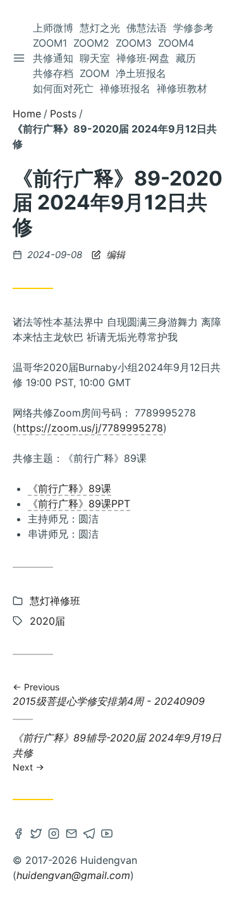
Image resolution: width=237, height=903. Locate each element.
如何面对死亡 (63, 88)
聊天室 (95, 58)
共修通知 (53, 58)
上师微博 (53, 27)
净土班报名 (141, 73)
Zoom (94, 73)
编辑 (114, 255)
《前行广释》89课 (69, 488)
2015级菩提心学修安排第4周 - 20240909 (109, 695)
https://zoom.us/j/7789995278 (89, 428)
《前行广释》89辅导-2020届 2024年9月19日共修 (117, 751)
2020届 (47, 621)
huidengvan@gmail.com (73, 875)
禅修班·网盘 (142, 58)
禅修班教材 (182, 88)
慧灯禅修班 (55, 600)
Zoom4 (176, 43)
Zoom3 (134, 43)
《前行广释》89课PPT (79, 503)
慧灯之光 (100, 27)
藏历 (186, 58)
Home (27, 113)
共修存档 (53, 73)
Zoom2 (91, 43)
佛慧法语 (146, 27)
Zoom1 (50, 43)
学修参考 (193, 27)
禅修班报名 (125, 88)
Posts (63, 113)
